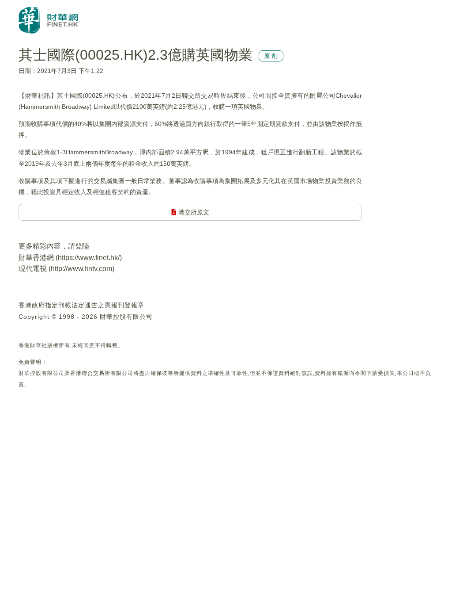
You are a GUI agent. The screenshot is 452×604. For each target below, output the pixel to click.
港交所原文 (193, 212)
